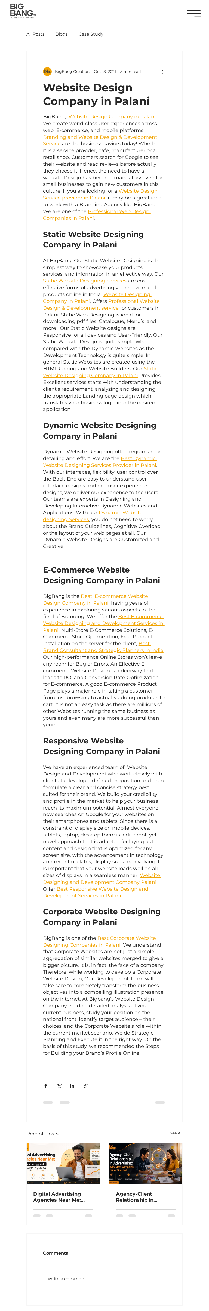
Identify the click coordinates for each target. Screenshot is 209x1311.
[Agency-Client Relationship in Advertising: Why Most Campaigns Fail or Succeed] (145, 1163)
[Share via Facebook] (45, 1085)
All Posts (35, 34)
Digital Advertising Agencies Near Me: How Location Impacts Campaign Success (62, 1197)
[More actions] (162, 71)
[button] (194, 13)
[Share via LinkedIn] (72, 1085)
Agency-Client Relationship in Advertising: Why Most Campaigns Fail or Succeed (145, 1197)
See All (176, 1133)
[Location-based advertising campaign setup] (63, 1163)
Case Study (91, 34)
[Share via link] (85, 1085)
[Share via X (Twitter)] (59, 1085)
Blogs (62, 34)
